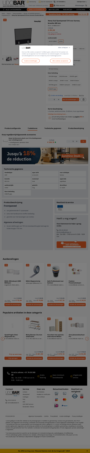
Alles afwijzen (63, 47)
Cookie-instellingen (30, 61)
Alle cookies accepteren (60, 61)
